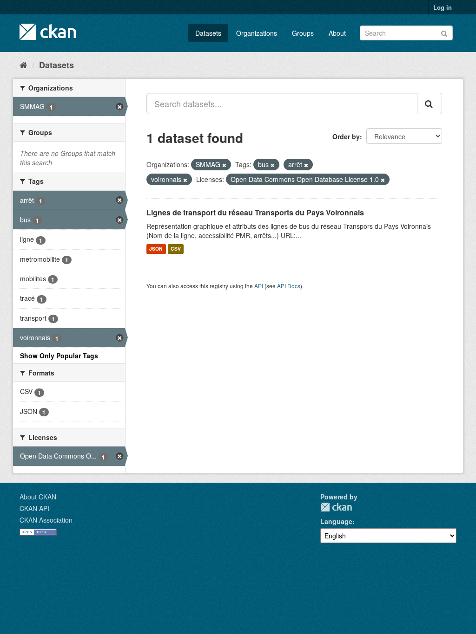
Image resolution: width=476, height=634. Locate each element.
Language (336, 521)
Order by (346, 136)
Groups (303, 33)
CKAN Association (46, 519)
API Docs (288, 286)
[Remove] (224, 164)
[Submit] (444, 32)
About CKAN (38, 496)
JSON (156, 249)
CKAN (336, 507)
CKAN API (34, 508)
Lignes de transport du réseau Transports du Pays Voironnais (255, 212)
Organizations (256, 33)
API (258, 286)
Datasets (208, 33)
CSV (176, 249)
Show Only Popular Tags (59, 355)
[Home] (23, 64)
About (337, 33)
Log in (442, 7)
